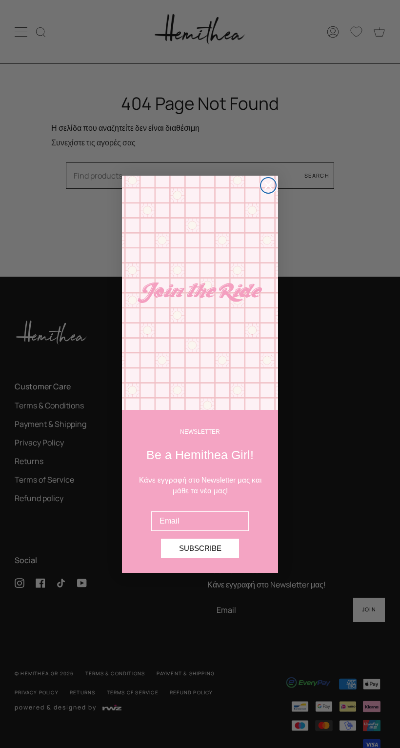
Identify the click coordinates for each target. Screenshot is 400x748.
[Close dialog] (268, 185)
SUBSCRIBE (200, 548)
